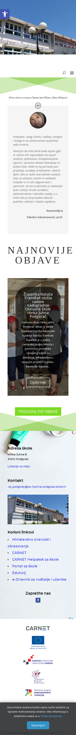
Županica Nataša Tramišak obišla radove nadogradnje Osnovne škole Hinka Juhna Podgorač (38, 305)
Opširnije (38, 382)
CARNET (19, 553)
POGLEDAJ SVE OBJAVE (38, 411)
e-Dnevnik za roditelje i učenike (39, 579)
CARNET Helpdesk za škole (35, 559)
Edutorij (19, 573)
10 (52, 388)
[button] (5, 14)
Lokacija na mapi (19, 466)
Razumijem (38, 725)
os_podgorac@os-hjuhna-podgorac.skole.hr (37, 486)
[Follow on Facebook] (38, 600)
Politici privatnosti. (51, 716)
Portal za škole (24, 566)
